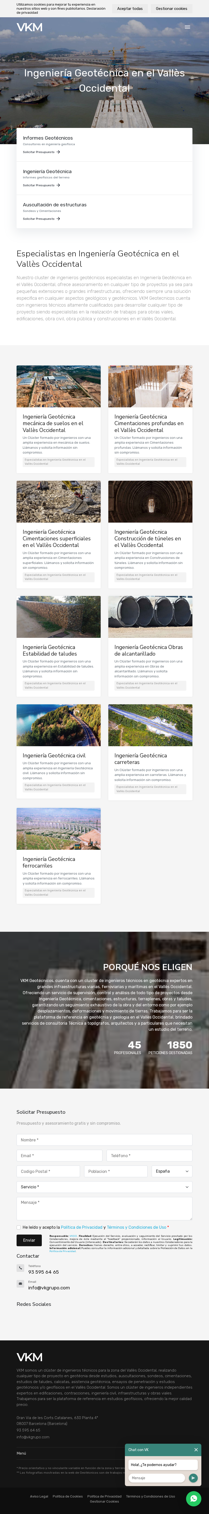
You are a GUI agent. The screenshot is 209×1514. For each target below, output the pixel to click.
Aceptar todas (130, 8)
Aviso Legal (39, 1496)
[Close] (196, 1450)
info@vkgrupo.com (33, 1437)
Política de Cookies (68, 1496)
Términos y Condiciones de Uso (136, 1227)
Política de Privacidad (81, 1227)
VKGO (73, 1236)
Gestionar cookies (171, 8)
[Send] (193, 1478)
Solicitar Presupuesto (39, 152)
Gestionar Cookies (104, 1501)
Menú (21, 1453)
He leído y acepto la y (96, 1227)
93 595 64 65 (28, 1430)
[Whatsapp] (193, 1498)
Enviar (29, 1240)
